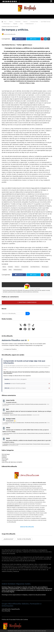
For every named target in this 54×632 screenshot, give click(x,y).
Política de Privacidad (9, 619)
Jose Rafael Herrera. (35, 266)
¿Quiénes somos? (8, 539)
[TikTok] (8, 1)
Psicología (5, 459)
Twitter (34, 39)
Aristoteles (10, 266)
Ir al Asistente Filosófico (10, 349)
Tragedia (5, 269)
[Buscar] (28, 313)
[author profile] (3, 34)
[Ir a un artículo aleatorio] (51, 1)
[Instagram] (7, 1)
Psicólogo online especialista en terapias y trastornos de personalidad (24, 595)
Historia (4, 456)
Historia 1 (17, 266)
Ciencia (4, 460)
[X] (3, 1)
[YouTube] (10, 1)
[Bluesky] (16, 1)
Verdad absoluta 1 (18, 269)
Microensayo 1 (45, 266)
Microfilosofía (6, 611)
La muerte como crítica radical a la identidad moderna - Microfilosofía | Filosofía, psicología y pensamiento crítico (25, 422)
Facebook (19, 39)
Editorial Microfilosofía (27, 526)
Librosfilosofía (6, 609)
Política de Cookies (22, 619)
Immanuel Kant (24, 266)
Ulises (10, 269)
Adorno (4, 266)
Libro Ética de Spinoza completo (12, 462)
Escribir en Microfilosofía (24, 539)
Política (4, 457)
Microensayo (6, 454)
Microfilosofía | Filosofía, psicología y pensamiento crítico (19, 630)
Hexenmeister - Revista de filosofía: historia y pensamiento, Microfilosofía (18, 414)
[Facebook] (5, 1)
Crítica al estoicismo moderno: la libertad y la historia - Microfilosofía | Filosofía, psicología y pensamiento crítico (25, 404)
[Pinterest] (12, 1)
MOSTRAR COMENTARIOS (27, 302)
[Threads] (14, 1)
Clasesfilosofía (15, 609)
